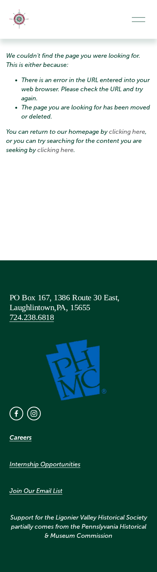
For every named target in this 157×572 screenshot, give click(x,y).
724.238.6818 (32, 317)
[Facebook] (16, 413)
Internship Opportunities (45, 464)
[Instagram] (34, 413)
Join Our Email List (36, 491)
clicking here (127, 131)
